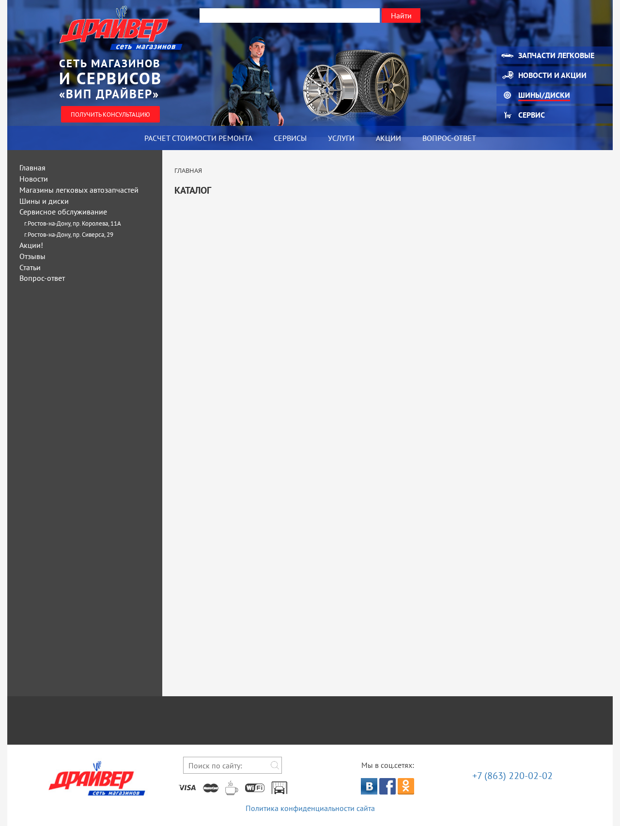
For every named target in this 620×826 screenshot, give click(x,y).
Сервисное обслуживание (63, 211)
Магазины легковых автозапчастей (79, 190)
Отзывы (32, 256)
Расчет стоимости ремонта (198, 138)
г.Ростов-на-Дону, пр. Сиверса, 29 (68, 234)
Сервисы (290, 138)
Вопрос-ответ (449, 138)
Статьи (30, 267)
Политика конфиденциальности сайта (310, 808)
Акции (388, 138)
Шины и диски (44, 201)
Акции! (31, 245)
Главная (32, 167)
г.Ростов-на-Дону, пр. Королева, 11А (72, 223)
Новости (33, 179)
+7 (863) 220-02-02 (512, 775)
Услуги (341, 138)
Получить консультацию (110, 114)
